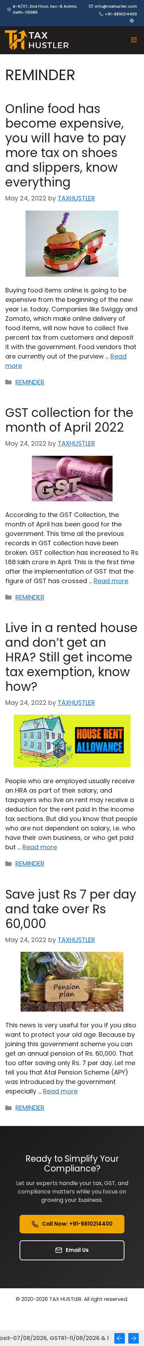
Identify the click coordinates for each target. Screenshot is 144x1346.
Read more (111, 580)
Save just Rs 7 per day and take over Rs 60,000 (70, 909)
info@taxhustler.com (116, 6)
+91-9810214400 (121, 14)
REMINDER (29, 382)
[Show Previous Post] (119, 1338)
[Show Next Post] (133, 1338)
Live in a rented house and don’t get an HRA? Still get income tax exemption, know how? (71, 657)
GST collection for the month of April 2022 (69, 420)
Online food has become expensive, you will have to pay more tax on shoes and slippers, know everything (65, 145)
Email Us (77, 1250)
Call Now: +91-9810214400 (77, 1223)
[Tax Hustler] (36, 40)
